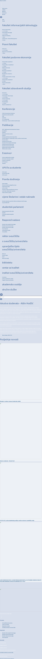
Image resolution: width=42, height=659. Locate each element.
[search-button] (1, 299)
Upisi (3, 19)
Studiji (3, 21)
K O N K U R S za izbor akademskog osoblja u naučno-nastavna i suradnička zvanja (17, 520)
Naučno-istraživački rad (6, 104)
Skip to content (3, 0)
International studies (6, 230)
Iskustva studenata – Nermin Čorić (7, 461)
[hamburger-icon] (1, 17)
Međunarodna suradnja (6, 148)
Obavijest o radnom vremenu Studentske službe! (10, 401)
